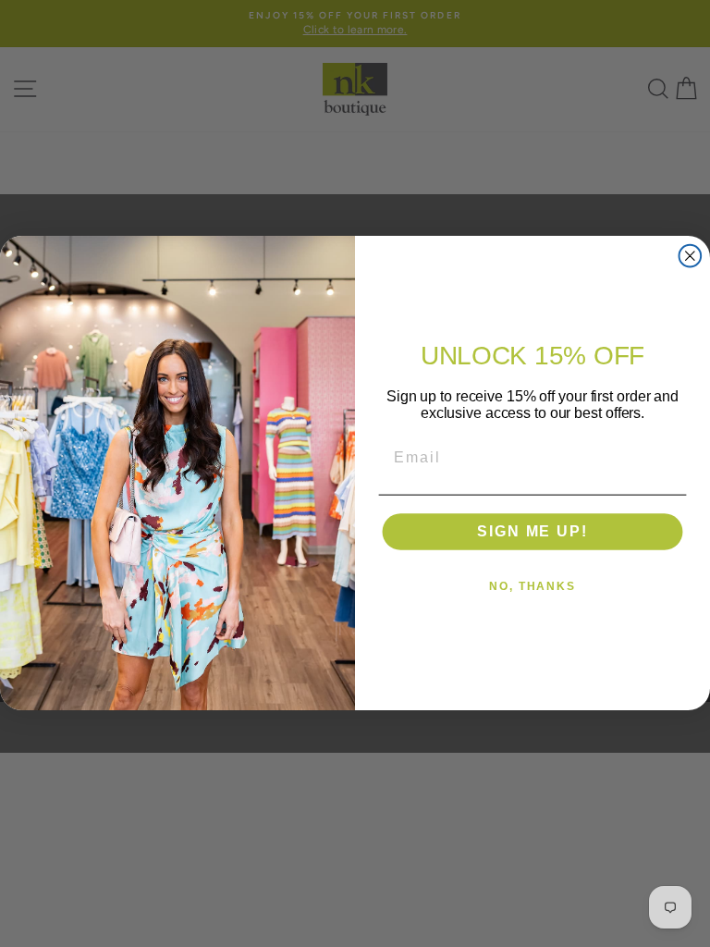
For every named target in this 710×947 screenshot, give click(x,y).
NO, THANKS (532, 587)
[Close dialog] (690, 256)
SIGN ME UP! (532, 532)
